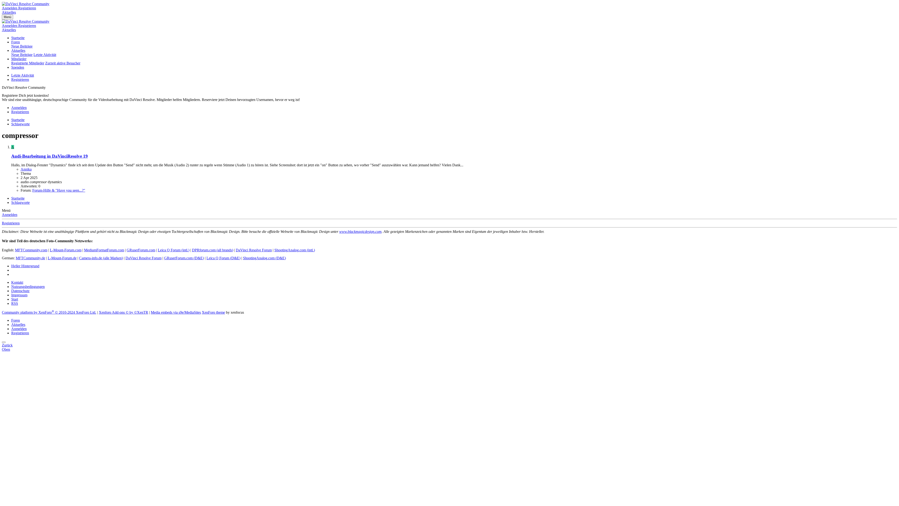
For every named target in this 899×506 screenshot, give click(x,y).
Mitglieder (18, 59)
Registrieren (20, 80)
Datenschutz (20, 291)
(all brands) (212, 250)
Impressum (19, 295)
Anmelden (9, 215)
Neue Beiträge (22, 46)
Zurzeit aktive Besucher (62, 63)
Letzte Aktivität (44, 55)
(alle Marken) (101, 258)
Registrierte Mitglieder (27, 63)
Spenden (17, 67)
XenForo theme (213, 312)
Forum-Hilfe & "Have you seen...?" (58, 190)
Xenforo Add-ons (123, 312)
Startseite (18, 38)
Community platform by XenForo (49, 312)
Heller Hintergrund (25, 266)
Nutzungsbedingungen (28, 287)
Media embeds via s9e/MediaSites (176, 312)
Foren (15, 42)
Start (14, 299)
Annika (26, 169)
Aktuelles (18, 50)
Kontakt (17, 282)
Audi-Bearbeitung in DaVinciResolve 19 (49, 156)
